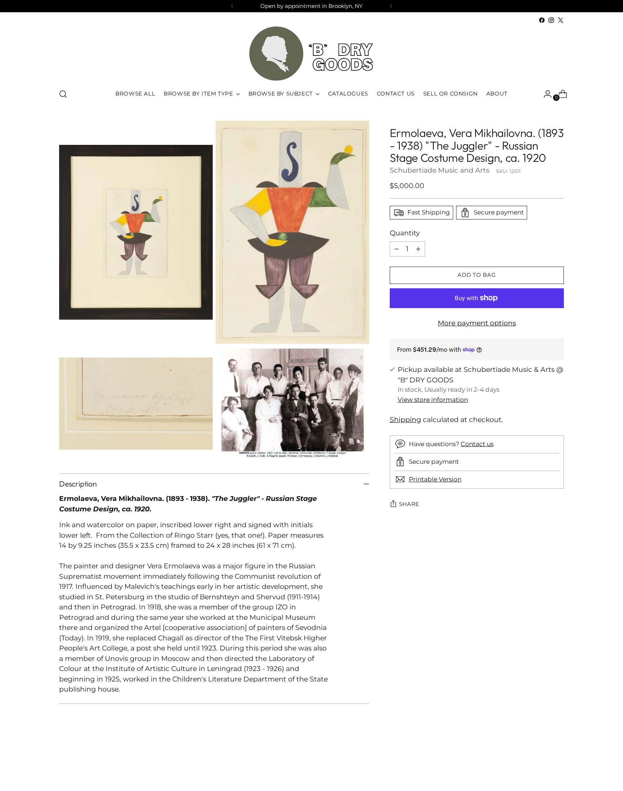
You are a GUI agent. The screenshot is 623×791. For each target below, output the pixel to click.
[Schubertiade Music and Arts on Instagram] (551, 20)
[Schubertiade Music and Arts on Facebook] (542, 20)
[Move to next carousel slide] (558, 766)
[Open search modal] (63, 94)
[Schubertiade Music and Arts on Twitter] (560, 20)
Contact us (477, 444)
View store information (433, 399)
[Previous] (232, 6)
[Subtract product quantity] (396, 248)
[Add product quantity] (418, 248)
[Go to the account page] (545, 94)
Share (409, 504)
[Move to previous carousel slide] (541, 766)
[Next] (391, 6)
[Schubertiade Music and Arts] (311, 53)
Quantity (405, 233)
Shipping (405, 420)
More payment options (477, 323)
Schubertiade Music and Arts (439, 170)
